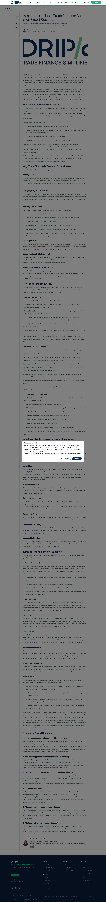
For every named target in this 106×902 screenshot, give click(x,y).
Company (50, 2)
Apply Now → (96, 2)
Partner (44, 2)
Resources (64, 2)
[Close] (82, 433)
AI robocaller (71, 463)
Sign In (57, 2)
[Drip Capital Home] (16, 2)
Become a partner (66, 466)
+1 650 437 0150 (85, 2)
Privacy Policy (65, 460)
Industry (37, 2)
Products (29, 2)
